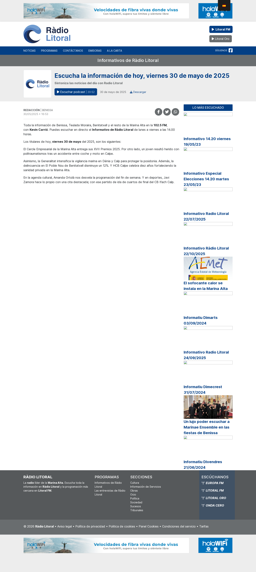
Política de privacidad (90, 526)
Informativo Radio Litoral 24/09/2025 (206, 355)
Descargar (139, 92)
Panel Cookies (149, 526)
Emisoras (95, 50)
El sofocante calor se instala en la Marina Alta (206, 286)
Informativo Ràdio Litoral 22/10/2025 (206, 251)
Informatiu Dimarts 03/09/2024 (201, 320)
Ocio (133, 494)
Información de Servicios (145, 486)
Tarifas (204, 526)
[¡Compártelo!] (158, 112)
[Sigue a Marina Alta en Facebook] (231, 50)
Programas (49, 50)
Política (134, 498)
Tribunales (136, 510)
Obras (134, 490)
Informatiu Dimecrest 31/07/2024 (203, 390)
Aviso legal (64, 526)
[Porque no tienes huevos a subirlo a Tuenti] (167, 112)
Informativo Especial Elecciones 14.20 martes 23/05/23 (206, 179)
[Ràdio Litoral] (46, 34)
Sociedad (136, 502)
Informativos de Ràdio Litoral (128, 60)
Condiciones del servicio (179, 526)
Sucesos (135, 506)
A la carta (114, 50)
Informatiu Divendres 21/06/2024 (203, 465)
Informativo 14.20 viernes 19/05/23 (207, 142)
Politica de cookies (122, 526)
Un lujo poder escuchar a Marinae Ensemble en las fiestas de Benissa (207, 427)
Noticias (29, 50)
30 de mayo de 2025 (113, 92)
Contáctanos (73, 50)
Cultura (134, 482)
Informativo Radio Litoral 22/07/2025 (206, 216)
